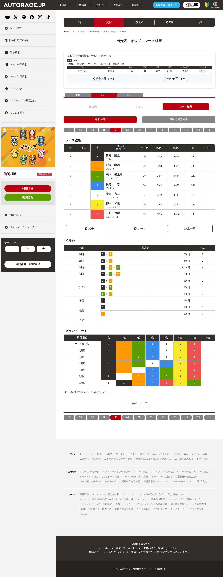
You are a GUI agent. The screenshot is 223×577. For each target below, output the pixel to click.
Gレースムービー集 (89, 471)
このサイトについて (90, 504)
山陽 (200, 22)
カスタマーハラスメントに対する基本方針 (145, 504)
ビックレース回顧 (110, 476)
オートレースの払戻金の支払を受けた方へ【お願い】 (107, 499)
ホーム (68, 32)
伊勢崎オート (84, 5)
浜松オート (103, 5)
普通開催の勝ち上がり (186, 476)
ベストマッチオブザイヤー (116, 471)
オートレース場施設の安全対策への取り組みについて (159, 494)
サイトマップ (196, 509)
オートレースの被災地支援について (110, 494)
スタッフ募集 (143, 509)
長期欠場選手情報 (124, 509)
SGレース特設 (140, 471)
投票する (27, 188)
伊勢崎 (109, 22)
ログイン (167, 5)
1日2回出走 (201, 481)
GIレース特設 (184, 471)
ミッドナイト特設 (89, 476)
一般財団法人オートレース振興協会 (148, 569)
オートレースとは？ (126, 454)
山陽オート (137, 5)
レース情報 (80, 32)
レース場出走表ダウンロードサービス (99, 481)
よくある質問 (199, 504)
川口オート (65, 5)
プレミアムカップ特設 (162, 471)
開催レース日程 (105, 454)
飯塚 (171, 22)
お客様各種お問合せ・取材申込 (95, 509)
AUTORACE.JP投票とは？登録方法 (153, 458)
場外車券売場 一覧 (131, 481)
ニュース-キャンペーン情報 (166, 454)
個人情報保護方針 (180, 504)
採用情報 (84, 494)
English (83, 514)
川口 (78, 22)
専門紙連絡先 (160, 509)
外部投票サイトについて (156, 481)
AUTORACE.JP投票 (184, 458)
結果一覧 (189, 228)
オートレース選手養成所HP (151, 499)
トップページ (86, 454)
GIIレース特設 (201, 471)
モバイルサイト (178, 509)
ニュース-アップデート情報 (118, 458)
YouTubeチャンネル (182, 481)
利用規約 (108, 504)
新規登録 (27, 197)
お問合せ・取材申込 (27, 264)
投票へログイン (45, 174)
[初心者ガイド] (207, 4)
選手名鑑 (144, 454)
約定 (118, 504)
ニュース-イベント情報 (195, 454)
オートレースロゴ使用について (184, 499)
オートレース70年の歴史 (135, 476)
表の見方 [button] (137, 402)
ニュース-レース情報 (90, 458)
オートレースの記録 (161, 476)
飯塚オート (120, 5)
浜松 (141, 22)
